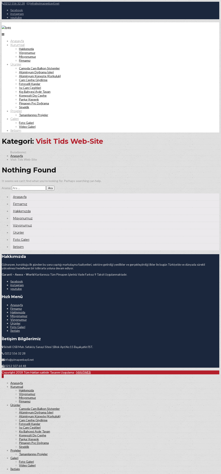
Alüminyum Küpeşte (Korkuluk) (40, 76)
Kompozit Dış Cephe (33, 95)
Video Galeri (27, 126)
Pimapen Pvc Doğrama (34, 103)
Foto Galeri (26, 122)
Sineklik (24, 107)
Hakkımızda (26, 49)
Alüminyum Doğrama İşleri (36, 72)
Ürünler (15, 64)
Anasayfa (17, 41)
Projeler (16, 111)
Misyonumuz (27, 56)
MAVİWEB (83, 372)
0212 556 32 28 (14, 3)
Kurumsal (17, 45)
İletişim (15, 130)
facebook (16, 10)
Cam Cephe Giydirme (33, 80)
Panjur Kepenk (29, 99)
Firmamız (24, 60)
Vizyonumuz (27, 52)
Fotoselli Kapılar (29, 84)
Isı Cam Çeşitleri (30, 87)
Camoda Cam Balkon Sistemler (39, 68)
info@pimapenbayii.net (44, 3)
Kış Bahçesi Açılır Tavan (35, 91)
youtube (16, 17)
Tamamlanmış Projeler (33, 115)
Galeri (14, 119)
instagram (17, 14)
